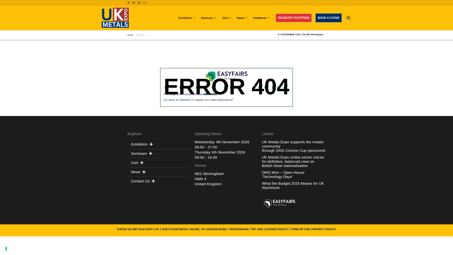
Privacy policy (324, 229)
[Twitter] (128, 2)
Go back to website (177, 99)
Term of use (300, 229)
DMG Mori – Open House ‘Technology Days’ (283, 174)
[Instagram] (144, 2)
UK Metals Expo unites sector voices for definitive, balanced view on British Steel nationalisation (293, 161)
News (135, 172)
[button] (294, 17)
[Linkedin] (139, 2)
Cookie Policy (277, 229)
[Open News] (246, 18)
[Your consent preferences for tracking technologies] (6, 248)
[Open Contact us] (268, 18)
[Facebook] (133, 2)
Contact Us (140, 181)
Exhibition (139, 144)
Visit (134, 163)
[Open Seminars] (215, 18)
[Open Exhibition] (194, 18)
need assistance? (221, 99)
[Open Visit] (230, 18)
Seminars (139, 153)
